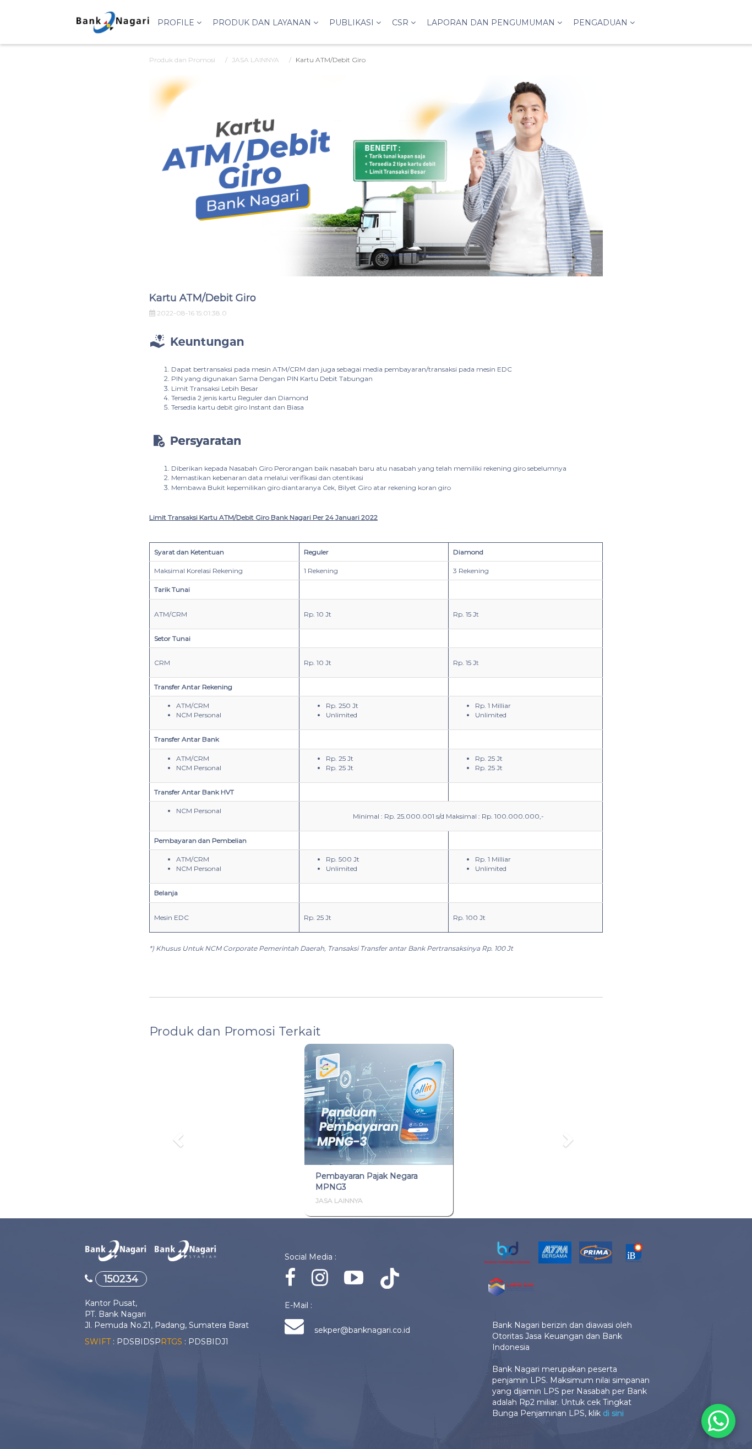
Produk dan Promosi (182, 60)
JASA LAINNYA (255, 60)
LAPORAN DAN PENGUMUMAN (492, 23)
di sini (613, 1413)
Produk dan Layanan (262, 23)
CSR (401, 23)
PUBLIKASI (352, 23)
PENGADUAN (601, 23)
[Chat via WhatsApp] (718, 1421)
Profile (177, 23)
